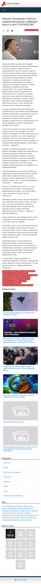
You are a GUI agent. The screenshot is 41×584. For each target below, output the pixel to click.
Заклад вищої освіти (13, 277)
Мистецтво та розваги (31, 30)
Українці (19, 506)
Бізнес (5, 467)
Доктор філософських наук (27, 271)
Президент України (9, 513)
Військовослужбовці (24, 520)
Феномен (18, 283)
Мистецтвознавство (8, 283)
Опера (4, 277)
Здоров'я (6, 482)
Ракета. (28, 511)
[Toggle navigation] (4, 10)
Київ (14, 506)
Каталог (22, 285)
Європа (13, 520)
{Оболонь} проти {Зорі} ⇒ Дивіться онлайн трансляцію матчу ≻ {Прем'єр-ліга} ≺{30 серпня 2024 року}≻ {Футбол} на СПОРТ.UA (19, 340)
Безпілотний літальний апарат (13, 515)
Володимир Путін (32, 515)
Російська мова (8, 518)
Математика (22, 275)
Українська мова (7, 271)
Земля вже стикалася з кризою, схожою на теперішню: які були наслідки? (18, 396)
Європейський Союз (28, 518)
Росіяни (30, 508)
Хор (16, 275)
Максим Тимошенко (8, 279)
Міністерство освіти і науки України (13, 273)
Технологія (7, 477)
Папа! (26, 273)
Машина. (35, 511)
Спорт (5, 486)
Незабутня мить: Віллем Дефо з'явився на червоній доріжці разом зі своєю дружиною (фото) (19, 368)
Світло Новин (13, 3)
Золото (16, 271)
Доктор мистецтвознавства (11, 285)
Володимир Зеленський (17, 508)
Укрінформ (6, 520)
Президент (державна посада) (13, 511)
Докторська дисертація (10, 281)
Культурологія (22, 281)
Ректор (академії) (32, 275)
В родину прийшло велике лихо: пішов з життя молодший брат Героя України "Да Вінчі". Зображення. (20, 448)
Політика (6, 463)
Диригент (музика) (8, 275)
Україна (9, 506)
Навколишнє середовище (13, 496)
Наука (5, 491)
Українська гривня (24, 513)
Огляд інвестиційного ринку (13, 422)
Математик (29, 285)
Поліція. (17, 518)
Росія (4, 506)
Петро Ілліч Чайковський (22, 279)
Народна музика (25, 277)
